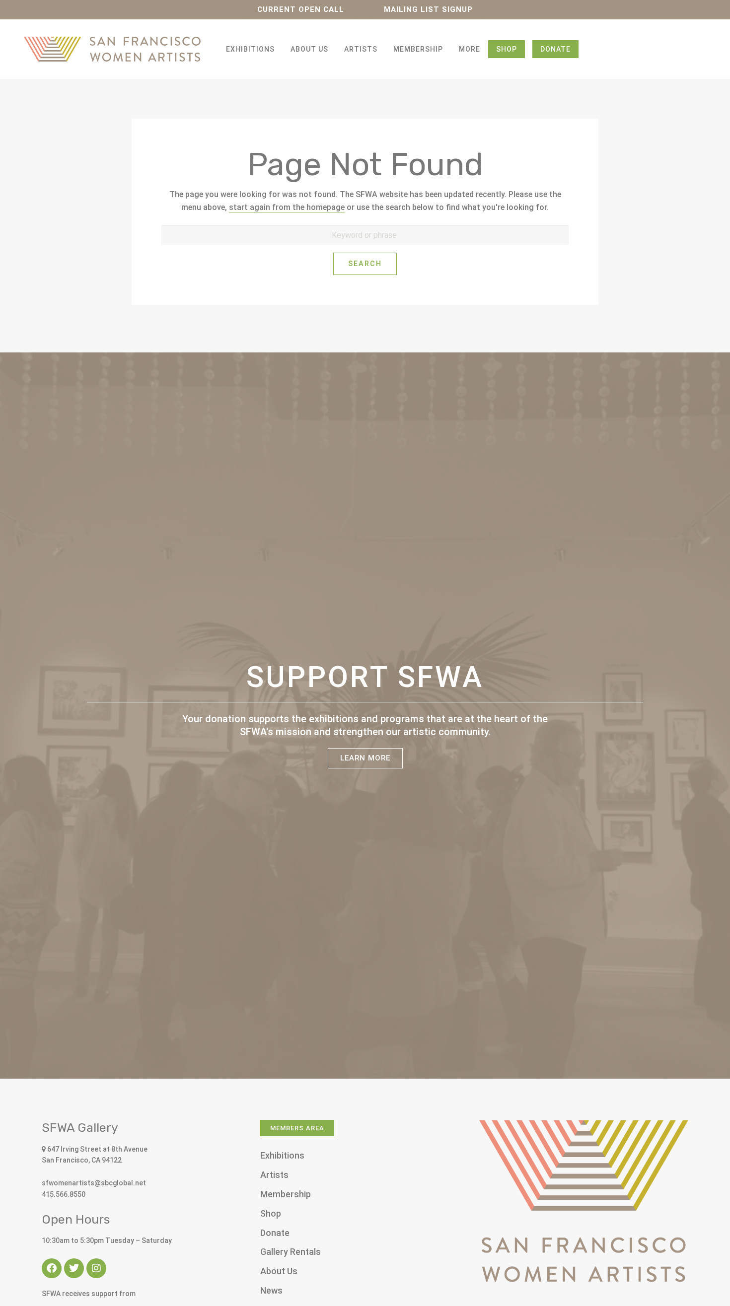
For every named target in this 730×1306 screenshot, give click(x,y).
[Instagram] (96, 1268)
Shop (506, 49)
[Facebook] (52, 1268)
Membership (418, 49)
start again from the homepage (287, 207)
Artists (360, 49)
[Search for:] (365, 235)
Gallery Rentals (290, 1251)
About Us (309, 49)
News (271, 1290)
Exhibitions (250, 49)
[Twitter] (74, 1268)
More (469, 49)
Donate (555, 49)
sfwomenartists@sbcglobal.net (94, 1183)
